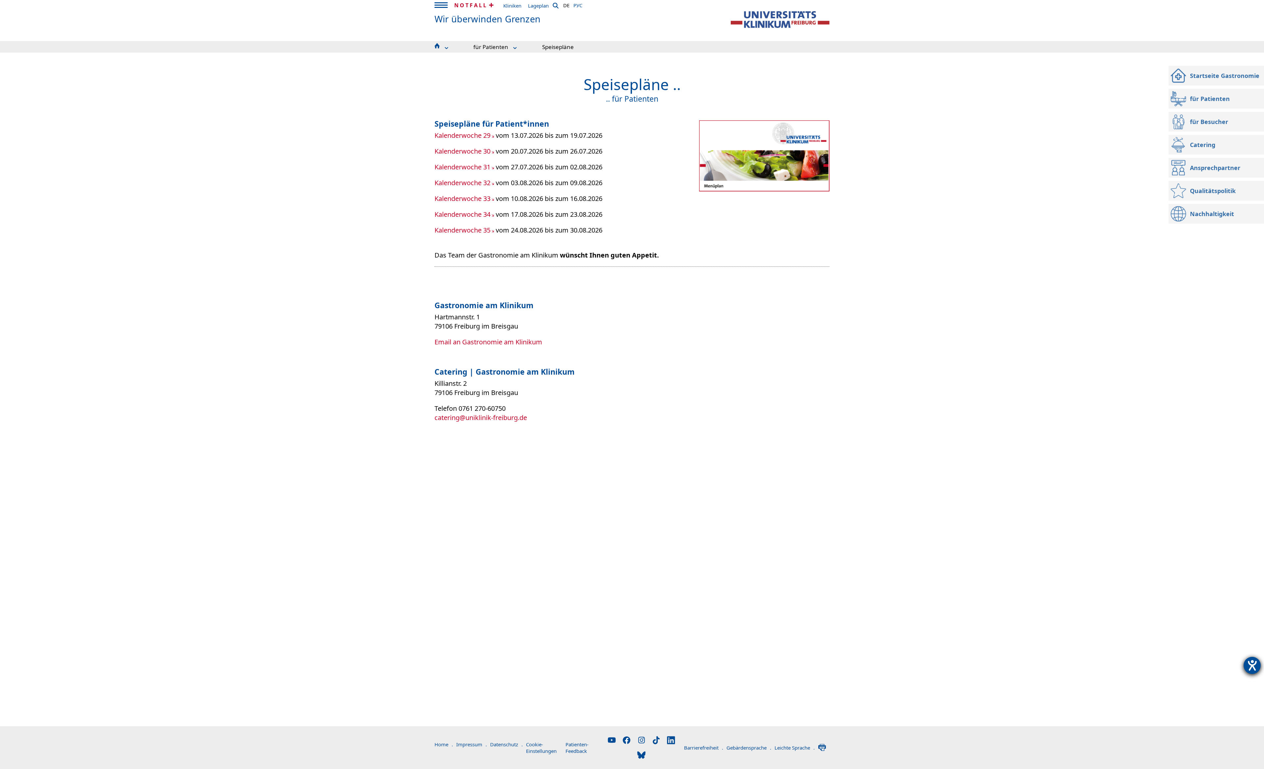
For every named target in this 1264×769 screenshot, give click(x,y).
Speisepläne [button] (558, 47)
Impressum (471, 744)
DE (566, 4)
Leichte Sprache (795, 747)
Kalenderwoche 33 (462, 198)
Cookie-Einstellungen (541, 747)
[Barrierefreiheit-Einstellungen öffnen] (1252, 665)
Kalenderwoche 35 (462, 230)
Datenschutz (506, 744)
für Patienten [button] (490, 47)
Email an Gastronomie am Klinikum (488, 341)
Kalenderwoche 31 (462, 166)
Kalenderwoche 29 (462, 135)
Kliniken (512, 5)
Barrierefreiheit (703, 747)
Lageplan (538, 5)
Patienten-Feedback (577, 747)
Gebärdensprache (748, 747)
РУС (577, 4)
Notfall (470, 5)
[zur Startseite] (780, 19)
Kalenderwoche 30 (462, 151)
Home (443, 744)
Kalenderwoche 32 (462, 182)
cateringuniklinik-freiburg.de (480, 417)
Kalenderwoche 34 (462, 214)
